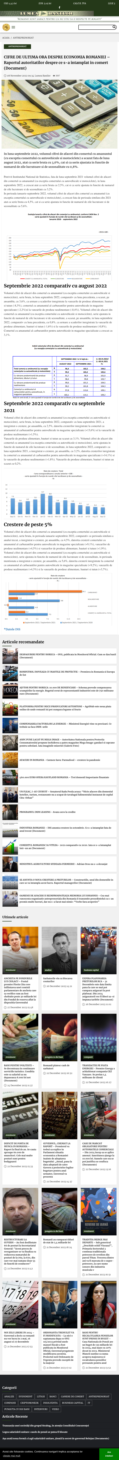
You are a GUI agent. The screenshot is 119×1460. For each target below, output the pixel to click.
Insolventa (50, 1402)
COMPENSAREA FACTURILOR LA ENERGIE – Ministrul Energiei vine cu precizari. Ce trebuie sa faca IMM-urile (66, 725)
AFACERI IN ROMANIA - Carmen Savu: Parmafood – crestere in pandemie (60, 760)
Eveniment (25, 1396)
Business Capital (72, 1402)
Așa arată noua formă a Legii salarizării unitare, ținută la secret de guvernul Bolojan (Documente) (55, 1438)
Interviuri (40, 1409)
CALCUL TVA (79, 3)
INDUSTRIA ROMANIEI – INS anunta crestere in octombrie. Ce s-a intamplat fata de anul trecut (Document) (65, 829)
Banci (52, 1396)
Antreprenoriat (99, 1396)
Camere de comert (72, 1396)
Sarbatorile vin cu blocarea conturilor (57, 980)
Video (55, 1409)
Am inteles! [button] (109, 1454)
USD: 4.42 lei (10, 3)
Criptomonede (29, 1402)
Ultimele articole (15, 917)
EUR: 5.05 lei (45, 3)
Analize (9, 1396)
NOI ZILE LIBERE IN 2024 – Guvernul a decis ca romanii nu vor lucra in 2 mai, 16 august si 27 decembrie (19, 1337)
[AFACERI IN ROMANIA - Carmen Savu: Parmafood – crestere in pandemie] (10, 760)
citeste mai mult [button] (11, 1456)
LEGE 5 (111, 3)
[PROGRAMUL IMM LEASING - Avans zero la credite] (10, 812)
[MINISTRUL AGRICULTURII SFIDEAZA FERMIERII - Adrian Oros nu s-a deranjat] (10, 864)
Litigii (41, 1396)
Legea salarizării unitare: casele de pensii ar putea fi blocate (35, 1432)
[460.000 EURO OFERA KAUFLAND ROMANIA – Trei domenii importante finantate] (10, 777)
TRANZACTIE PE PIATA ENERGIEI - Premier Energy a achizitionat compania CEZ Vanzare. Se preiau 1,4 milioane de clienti (98, 1071)
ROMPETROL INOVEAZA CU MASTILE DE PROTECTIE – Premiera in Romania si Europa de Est (67, 673)
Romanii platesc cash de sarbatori (56, 1067)
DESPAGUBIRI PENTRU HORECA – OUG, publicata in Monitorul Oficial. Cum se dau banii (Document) (68, 656)
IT (89, 1402)
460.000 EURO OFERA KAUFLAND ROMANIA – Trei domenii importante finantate (64, 777)
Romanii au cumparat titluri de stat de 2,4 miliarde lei (58, 1241)
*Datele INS (12, 629)
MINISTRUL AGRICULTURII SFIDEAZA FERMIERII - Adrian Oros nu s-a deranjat (63, 864)
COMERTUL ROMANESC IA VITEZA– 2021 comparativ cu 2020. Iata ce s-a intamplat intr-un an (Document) (65, 847)
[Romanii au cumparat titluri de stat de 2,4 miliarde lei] (59, 1211)
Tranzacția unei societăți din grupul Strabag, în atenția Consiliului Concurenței (45, 1425)
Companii (10, 1402)
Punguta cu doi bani (17, 1409)
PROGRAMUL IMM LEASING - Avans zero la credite (47, 812)
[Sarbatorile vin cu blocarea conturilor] (59, 950)
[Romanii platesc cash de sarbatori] (59, 1037)
